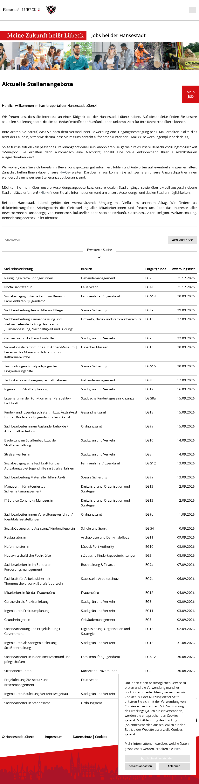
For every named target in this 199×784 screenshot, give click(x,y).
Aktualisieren (182, 240)
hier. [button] (177, 749)
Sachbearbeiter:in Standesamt (27, 703)
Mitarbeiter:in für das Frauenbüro (29, 592)
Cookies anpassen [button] (140, 766)
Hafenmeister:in (16, 546)
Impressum (53, 736)
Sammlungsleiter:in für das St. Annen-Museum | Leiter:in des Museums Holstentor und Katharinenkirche (40, 352)
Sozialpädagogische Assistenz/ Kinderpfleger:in (39, 528)
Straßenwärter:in (17, 454)
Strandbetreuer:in (17, 670)
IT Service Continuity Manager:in (28, 500)
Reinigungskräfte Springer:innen (28, 278)
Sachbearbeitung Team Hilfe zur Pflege (33, 310)
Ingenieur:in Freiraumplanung (26, 610)
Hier (43, 192)
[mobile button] (192, 10)
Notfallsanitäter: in (18, 287)
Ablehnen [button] (174, 766)
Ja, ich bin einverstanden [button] (157, 758)
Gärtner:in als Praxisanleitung (26, 601)
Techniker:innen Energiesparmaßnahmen (35, 380)
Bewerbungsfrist (183, 269)
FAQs (65, 172)
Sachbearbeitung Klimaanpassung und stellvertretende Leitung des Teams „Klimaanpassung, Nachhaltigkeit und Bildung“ (38, 324)
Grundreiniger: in (17, 619)
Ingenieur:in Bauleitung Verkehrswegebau (36, 693)
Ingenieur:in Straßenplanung (25, 389)
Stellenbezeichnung (18, 269)
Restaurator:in (15, 537)
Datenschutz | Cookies (90, 736)
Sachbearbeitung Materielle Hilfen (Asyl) (34, 477)
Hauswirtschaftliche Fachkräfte (27, 555)
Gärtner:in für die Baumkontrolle (29, 338)
